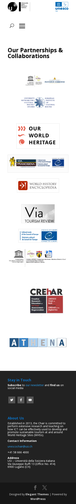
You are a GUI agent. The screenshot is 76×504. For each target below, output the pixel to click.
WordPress (38, 499)
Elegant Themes (37, 494)
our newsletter (35, 385)
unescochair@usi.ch (20, 446)
